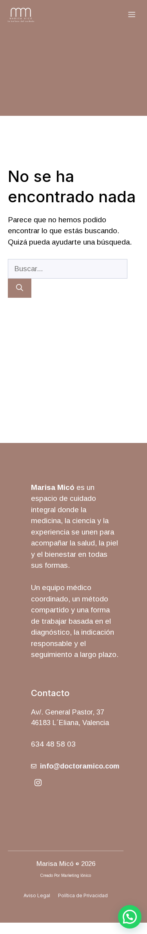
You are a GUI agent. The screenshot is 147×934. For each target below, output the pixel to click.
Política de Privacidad (83, 895)
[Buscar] (19, 288)
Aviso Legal (37, 895)
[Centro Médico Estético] (21, 15)
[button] (130, 917)
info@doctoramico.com (80, 766)
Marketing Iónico (76, 875)
